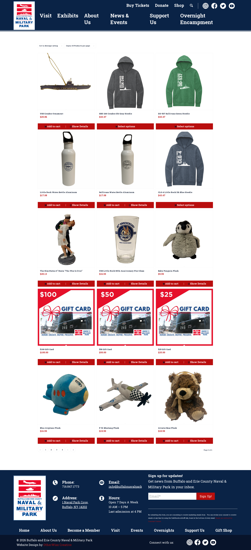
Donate (161, 5)
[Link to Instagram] (205, 6)
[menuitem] (137, 6)
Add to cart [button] (53, 126)
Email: (114, 482)
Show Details (79, 126)
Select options (126, 126)
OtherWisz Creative (57, 545)
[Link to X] (222, 6)
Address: (69, 498)
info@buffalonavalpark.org (128, 486)
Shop (179, 5)
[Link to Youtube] (231, 6)
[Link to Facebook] (213, 6)
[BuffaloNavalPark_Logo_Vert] (24, 15)
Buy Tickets (137, 5)
